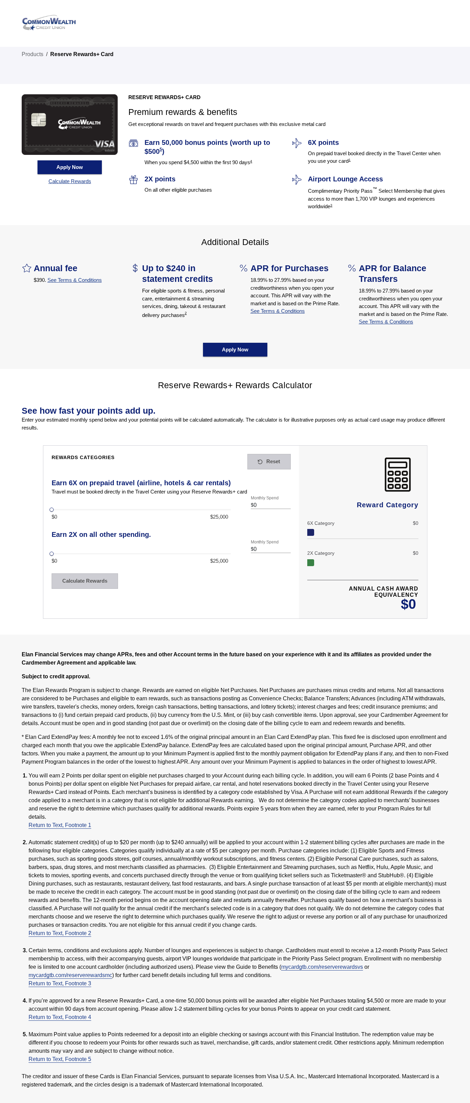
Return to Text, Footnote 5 (60, 1059)
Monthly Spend (264, 498)
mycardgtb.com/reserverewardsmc (70, 975)
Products (32, 54)
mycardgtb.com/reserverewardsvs (322, 967)
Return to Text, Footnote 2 (60, 933)
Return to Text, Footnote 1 (60, 825)
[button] (70, 181)
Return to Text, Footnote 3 (60, 983)
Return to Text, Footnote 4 (60, 1017)
